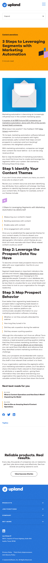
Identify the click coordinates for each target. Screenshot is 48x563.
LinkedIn (3, 530)
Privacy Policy (7, 552)
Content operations (10, 34)
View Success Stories (24, 474)
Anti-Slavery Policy (8, 555)
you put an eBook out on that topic (28, 345)
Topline (5, 423)
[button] (44, 4)
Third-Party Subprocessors (23, 552)
